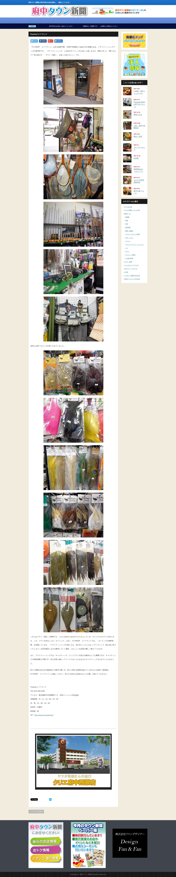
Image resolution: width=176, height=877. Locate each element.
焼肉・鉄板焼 (129, 231)
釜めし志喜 (138, 136)
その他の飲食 (129, 258)
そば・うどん (129, 237)
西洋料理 (128, 227)
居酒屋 (127, 217)
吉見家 (136, 158)
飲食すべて (127, 213)
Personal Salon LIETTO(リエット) (139, 104)
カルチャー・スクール (130, 268)
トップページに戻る (36, 811)
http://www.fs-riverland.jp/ (43, 715)
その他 (126, 272)
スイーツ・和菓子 (130, 255)
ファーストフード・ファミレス (134, 244)
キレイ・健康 (128, 261)
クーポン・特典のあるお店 (132, 275)
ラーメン (128, 241)
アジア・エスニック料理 (132, 234)
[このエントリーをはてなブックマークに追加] (50, 800)
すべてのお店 (128, 207)
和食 (126, 220)
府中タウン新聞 (86, 874)
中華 (126, 224)
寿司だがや (138, 115)
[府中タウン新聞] (59, 16)
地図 (76, 695)
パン (126, 248)
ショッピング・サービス (131, 265)
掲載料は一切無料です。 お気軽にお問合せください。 (52, 26)
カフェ (127, 251)
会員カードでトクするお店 (132, 279)
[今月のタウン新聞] (88, 867)
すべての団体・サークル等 (132, 210)
